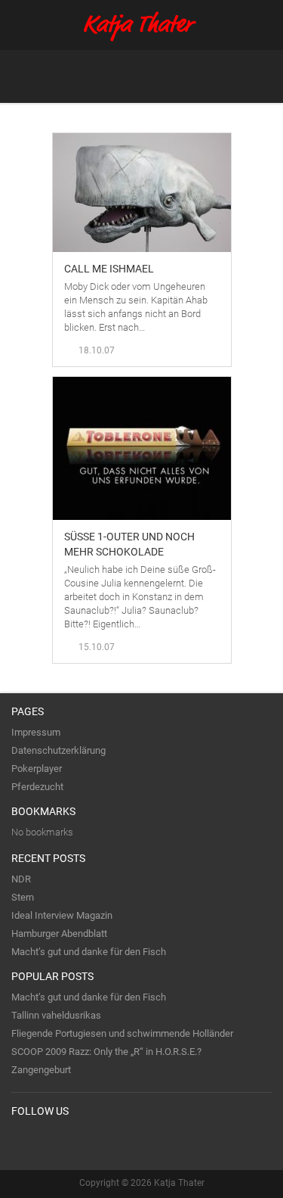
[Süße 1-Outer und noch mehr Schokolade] (142, 384)
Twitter (23, 1142)
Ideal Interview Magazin (61, 915)
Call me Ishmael (109, 269)
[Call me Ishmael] (142, 140)
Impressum (35, 732)
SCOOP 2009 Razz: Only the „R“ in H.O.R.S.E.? (106, 1051)
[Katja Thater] (141, 26)
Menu (260, 76)
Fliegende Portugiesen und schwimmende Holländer (122, 1033)
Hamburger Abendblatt (59, 933)
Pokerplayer (36, 768)
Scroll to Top (236, 647)
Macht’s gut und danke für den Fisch (88, 951)
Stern (22, 897)
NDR (21, 879)
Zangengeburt (41, 1069)
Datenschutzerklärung (58, 750)
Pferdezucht (37, 786)
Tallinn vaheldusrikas (56, 1015)
